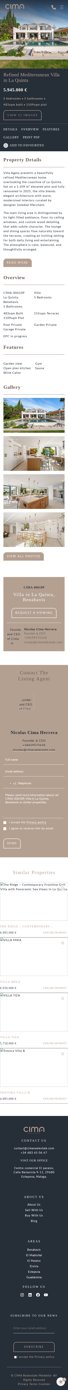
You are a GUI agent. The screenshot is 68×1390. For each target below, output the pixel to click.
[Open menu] (62, 7)
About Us (34, 1204)
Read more (17, 262)
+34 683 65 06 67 (34, 1152)
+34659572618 (35, 637)
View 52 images (22, 115)
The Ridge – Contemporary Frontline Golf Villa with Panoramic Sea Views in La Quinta (32, 930)
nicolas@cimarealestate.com (43, 642)
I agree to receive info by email (31, 828)
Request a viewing (34, 612)
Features (51, 129)
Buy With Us (34, 1215)
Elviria (34, 1266)
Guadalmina (34, 1277)
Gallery (11, 137)
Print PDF (31, 137)
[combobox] (10, 783)
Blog (34, 1221)
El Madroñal (34, 1255)
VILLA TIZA (9, 1037)
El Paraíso (34, 1260)
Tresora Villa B (15, 1092)
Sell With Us (34, 1210)
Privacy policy (36, 822)
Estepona (34, 1271)
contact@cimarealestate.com (34, 1148)
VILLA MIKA (10, 981)
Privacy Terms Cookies (34, 1384)
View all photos (23, 556)
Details (10, 129)
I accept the (27, 822)
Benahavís (34, 1249)
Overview (30, 129)
